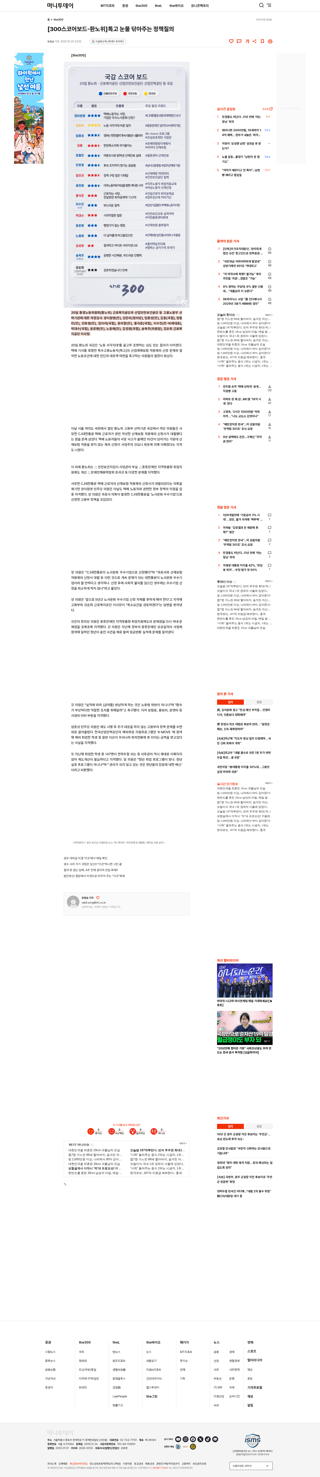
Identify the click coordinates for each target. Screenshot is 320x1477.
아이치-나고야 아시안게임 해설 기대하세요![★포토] (244, 1003)
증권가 (49, 1387)
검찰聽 (117, 1387)
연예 (250, 1342)
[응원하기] (98, 898)
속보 (216, 1405)
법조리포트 (119, 1361)
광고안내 (138, 1463)
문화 (231, 1378)
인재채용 (63, 1463)
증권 (125, 6)
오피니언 (234, 1396)
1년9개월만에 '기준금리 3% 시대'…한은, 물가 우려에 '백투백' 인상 (243, 519)
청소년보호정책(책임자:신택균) (105, 1463)
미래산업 (219, 1396)
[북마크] (262, 41)
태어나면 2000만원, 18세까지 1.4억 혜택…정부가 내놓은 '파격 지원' (241, 135)
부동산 (217, 1378)
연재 (182, 1369)
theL (158, 6)
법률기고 (118, 1405)
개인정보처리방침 (78, 1463)
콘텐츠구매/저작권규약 (167, 1463)
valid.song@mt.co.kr (94, 902)
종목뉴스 (50, 1361)
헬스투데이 (152, 1387)
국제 (231, 1387)
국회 (81, 1352)
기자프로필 (254, 1387)
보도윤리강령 (199, 1463)
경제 (231, 1352)
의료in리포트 (153, 1369)
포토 (250, 1378)
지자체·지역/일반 (89, 1378)
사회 (216, 1369)
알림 (250, 1405)
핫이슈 (184, 1361)
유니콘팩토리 (200, 6)
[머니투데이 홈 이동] (60, 1433)
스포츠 (251, 1351)
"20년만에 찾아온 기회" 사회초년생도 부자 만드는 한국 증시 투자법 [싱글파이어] (244, 1050)
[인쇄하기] (270, 41)
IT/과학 (218, 1387)
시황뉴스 (50, 1352)
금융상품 (50, 1369)
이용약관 (127, 1463)
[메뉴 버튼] (269, 5)
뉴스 (148, 1352)
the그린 (152, 1396)
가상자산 (50, 1378)
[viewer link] (184, 302)
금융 (216, 1352)
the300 (141, 6)
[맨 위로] (311, 1461)
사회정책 (234, 1369)
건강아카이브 (154, 1378)
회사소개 (51, 1463)
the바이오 (176, 6)
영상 (250, 1369)
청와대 (83, 1361)
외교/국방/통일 (87, 1369)
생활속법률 (119, 1369)
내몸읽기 (151, 1361)
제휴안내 (149, 1463)
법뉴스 (116, 1352)
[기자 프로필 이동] (73, 902)
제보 (250, 1396)
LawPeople (120, 1396)
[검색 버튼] (261, 5)
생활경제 (234, 1361)
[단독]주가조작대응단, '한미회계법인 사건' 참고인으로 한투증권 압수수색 (243, 253)
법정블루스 (119, 1378)
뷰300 (83, 1387)
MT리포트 (108, 6)
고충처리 (186, 1463)
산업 (216, 1361)
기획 (182, 1378)
